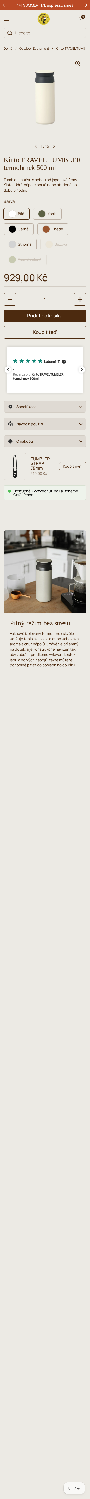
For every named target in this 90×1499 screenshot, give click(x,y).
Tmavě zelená (30, 259)
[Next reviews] (82, 369)
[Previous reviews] (8, 369)
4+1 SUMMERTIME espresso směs (45, 5)
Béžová (61, 244)
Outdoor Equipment (34, 48)
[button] (81, 19)
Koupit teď (45, 332)
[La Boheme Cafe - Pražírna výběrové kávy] (43, 19)
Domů (8, 48)
